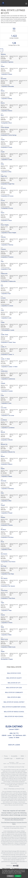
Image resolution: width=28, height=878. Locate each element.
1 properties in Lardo (6, 318)
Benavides (3, 78)
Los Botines (4, 420)
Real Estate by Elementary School (14, 707)
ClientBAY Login (8, 758)
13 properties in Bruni (6, 123)
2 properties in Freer (6, 269)
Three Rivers (4, 590)
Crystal (2, 152)
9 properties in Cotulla (6, 147)
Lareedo (3, 383)
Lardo (2, 310)
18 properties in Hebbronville (8, 281)
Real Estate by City (14, 683)
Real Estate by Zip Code (14, 687)
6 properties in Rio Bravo (7, 537)
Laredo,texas (4, 371)
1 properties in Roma (6, 549)
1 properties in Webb (6, 635)
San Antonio (4, 554)
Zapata (2, 651)
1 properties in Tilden (6, 610)
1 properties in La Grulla (7, 306)
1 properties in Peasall (6, 513)
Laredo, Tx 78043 (5, 359)
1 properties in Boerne (6, 110)
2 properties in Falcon (6, 220)
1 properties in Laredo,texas (8, 379)
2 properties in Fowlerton (7, 257)
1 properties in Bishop (6, 98)
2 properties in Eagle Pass (7, 184)
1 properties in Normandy (7, 488)
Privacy (6, 756)
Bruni (2, 115)
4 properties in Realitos (7, 525)
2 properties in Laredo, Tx (7, 354)
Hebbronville (4, 273)
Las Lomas (3, 407)
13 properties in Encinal (7, 208)
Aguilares (3, 54)
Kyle (2, 286)
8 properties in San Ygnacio (8, 586)
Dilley (2, 164)
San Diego (3, 566)
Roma (2, 541)
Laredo (2, 322)
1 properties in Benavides (7, 86)
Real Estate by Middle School (14, 711)
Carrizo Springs (5, 127)
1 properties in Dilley (6, 171)
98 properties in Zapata (7, 659)
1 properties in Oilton (6, 501)
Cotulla (3, 139)
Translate (24, 868)
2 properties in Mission (6, 464)
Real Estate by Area (14, 697)
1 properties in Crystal (6, 159)
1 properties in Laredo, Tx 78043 (9, 366)
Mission (3, 456)
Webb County (4, 639)
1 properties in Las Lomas (7, 415)
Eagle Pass (4, 176)
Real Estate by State (14, 673)
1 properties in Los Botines (7, 427)
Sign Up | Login (14, 745)
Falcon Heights (5, 225)
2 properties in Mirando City (8, 452)
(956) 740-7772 (14, 733)
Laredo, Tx (3, 347)
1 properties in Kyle (6, 293)
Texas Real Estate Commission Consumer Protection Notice (14, 823)
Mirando (3, 432)
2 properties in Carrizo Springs (8, 135)
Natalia (3, 468)
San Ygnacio (4, 578)
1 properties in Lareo (6, 403)
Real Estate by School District (14, 702)
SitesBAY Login (20, 758)
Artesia (2, 66)
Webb (2, 627)
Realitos (3, 517)
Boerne (3, 103)
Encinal (3, 200)
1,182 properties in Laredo (7, 330)
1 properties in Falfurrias (7, 245)
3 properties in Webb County (8, 647)
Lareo (2, 395)
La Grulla (3, 298)
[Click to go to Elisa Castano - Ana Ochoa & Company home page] (3, 3)
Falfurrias (3, 237)
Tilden (2, 602)
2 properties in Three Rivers (8, 598)
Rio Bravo (3, 529)
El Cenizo (3, 188)
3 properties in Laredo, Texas (8, 342)
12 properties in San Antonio (8, 561)
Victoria (3, 615)
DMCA (22, 756)
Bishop (2, 91)
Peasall (3, 505)
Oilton (2, 493)
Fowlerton (3, 249)
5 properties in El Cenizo (7, 196)
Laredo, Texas (4, 334)
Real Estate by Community (14, 692)
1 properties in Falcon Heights (8, 232)
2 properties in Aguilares (7, 62)
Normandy (3, 481)
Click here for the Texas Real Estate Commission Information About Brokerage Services (14, 819)
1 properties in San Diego (7, 574)
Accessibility (14, 756)
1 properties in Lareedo (7, 391)
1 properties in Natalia (6, 476)
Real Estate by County (14, 678)
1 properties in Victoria (6, 622)
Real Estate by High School (14, 716)
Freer (2, 261)
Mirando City (4, 444)
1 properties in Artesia (6, 74)
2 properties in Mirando (7, 440)
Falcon (2, 212)
